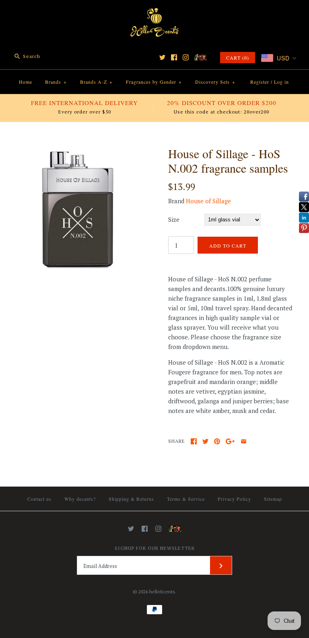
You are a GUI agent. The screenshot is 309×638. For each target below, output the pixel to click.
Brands (56, 81)
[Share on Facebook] (194, 441)
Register (259, 81)
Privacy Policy (234, 499)
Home (25, 81)
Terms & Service (186, 499)
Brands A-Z (96, 81)
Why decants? (80, 499)
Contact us (39, 499)
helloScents (162, 591)
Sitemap (273, 499)
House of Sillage (208, 201)
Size (173, 219)
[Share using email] (244, 441)
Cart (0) (237, 57)
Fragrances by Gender (154, 81)
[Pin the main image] (217, 441)
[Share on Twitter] (205, 441)
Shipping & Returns (131, 499)
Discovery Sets (215, 81)
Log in (281, 81)
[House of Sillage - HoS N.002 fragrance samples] (78, 151)
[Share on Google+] (230, 441)
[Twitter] (162, 57)
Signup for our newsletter (155, 548)
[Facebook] (174, 57)
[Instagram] (186, 57)
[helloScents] (154, 13)
